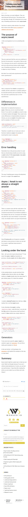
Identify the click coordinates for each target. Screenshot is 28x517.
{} (19, 390)
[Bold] (4, 391)
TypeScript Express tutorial (10, 490)
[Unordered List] (12, 391)
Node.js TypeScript (8, 484)
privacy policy (20, 440)
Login (23, 381)
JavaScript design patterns (10, 479)
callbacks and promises (7, 29)
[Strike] (9, 391)
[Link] (18, 391)
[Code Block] (16, 391)
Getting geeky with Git (9, 477)
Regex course (7, 488)
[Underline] (7, 391)
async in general (18, 27)
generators (14, 343)
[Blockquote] (14, 391)
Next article (19, 500)
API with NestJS (8, 475)
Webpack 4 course (8, 492)
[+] (21, 390)
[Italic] (6, 391)
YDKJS (15, 345)
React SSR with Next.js (9, 486)
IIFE (17, 135)
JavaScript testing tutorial (10, 482)
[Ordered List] (11, 391)
